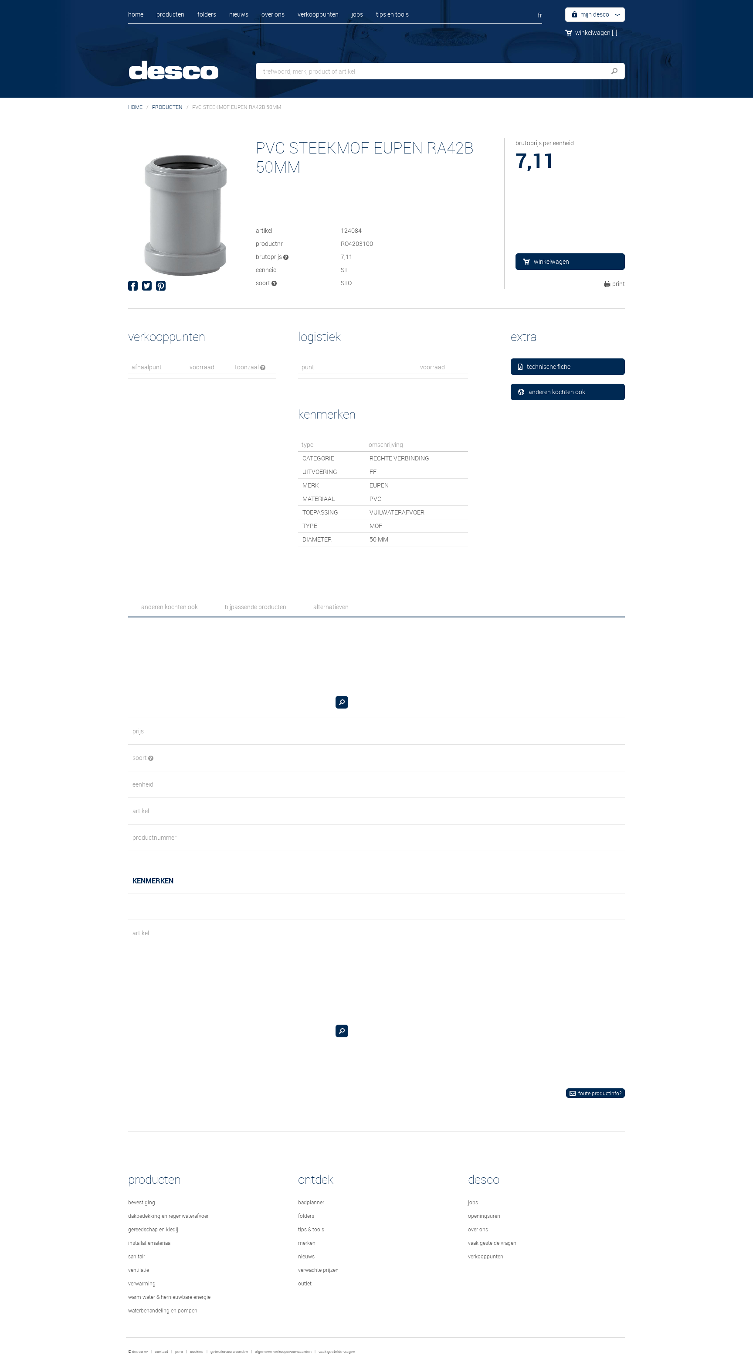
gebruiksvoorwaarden (229, 1351)
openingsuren (484, 1215)
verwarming (142, 1283)
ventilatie (138, 1269)
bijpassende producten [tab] (255, 607)
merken (306, 1242)
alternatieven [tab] (331, 607)
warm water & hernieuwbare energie (169, 1296)
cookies (197, 1351)
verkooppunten (318, 14)
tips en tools (392, 14)
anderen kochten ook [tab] (169, 607)
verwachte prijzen (318, 1269)
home (135, 14)
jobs (357, 14)
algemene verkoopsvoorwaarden (283, 1351)
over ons (273, 14)
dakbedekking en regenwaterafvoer (168, 1215)
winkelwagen (596, 32)
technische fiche (548, 366)
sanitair (136, 1256)
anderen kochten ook (557, 392)
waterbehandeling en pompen (162, 1310)
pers (179, 1351)
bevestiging (141, 1202)
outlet (305, 1283)
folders (206, 14)
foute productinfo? (599, 1093)
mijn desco (594, 14)
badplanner (311, 1202)
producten (170, 14)
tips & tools (311, 1229)
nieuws (238, 14)
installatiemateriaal (150, 1242)
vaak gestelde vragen (492, 1242)
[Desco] (182, 64)
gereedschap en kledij (153, 1229)
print (618, 283)
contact (161, 1351)
